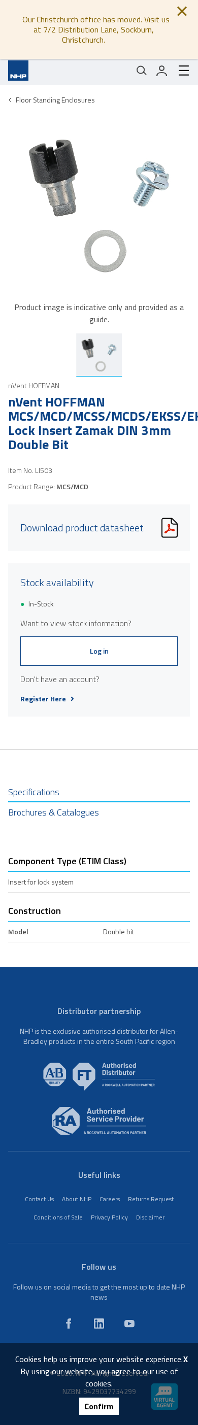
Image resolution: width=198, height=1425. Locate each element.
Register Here (43, 699)
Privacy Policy (109, 1217)
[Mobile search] (142, 70)
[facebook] (68, 1323)
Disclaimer (150, 1217)
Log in (99, 651)
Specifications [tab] (33, 792)
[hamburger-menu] (180, 70)
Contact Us (39, 1199)
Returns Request (151, 1199)
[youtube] (129, 1323)
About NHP (76, 1199)
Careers (110, 1199)
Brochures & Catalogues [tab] (53, 812)
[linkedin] (99, 1323)
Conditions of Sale (58, 1217)
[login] (162, 70)
